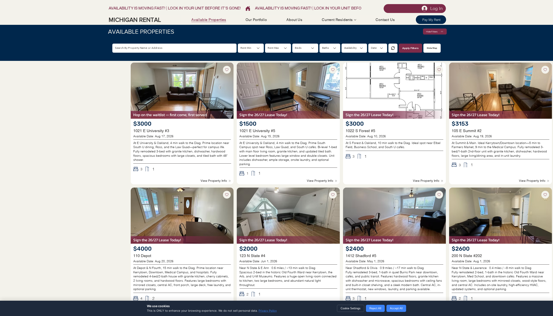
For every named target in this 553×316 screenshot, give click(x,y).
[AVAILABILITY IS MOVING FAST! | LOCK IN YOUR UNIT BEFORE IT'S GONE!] (235, 8)
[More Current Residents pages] (355, 20)
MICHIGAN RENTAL (135, 19)
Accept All (396, 308)
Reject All (375, 308)
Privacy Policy (268, 310)
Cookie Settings (351, 308)
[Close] (392, 48)
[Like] (227, 70)
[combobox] (305, 48)
